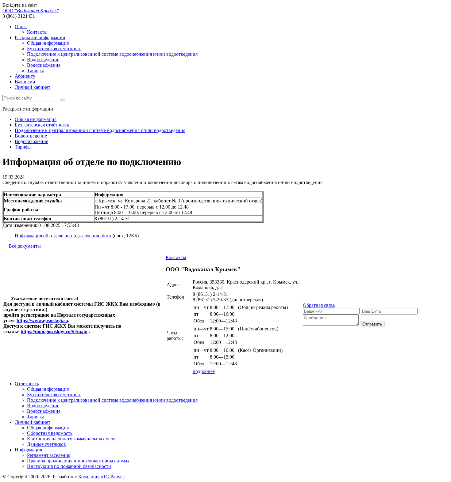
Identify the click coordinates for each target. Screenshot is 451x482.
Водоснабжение (43, 65)
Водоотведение (43, 59)
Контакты (37, 32)
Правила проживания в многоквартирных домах (78, 460)
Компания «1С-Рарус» (101, 476)
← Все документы (21, 246)
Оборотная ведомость (49, 433)
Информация (28, 449)
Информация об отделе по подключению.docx (63, 235)
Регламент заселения (48, 455)
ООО (30, 10)
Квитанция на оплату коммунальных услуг (72, 438)
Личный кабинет (32, 87)
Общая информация (48, 43)
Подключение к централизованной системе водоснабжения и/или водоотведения (112, 54)
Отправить (372, 324)
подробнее (204, 371)
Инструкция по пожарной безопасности (69, 466)
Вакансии (25, 81)
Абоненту (25, 76)
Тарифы (35, 70)
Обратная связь (319, 305)
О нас (21, 26)
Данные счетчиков (46, 444)
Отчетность (27, 383)
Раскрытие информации (40, 37)
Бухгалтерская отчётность (54, 48)
